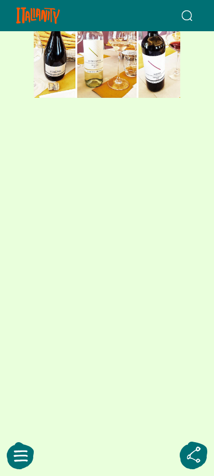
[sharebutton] (194, 456)
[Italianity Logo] (52, 15)
